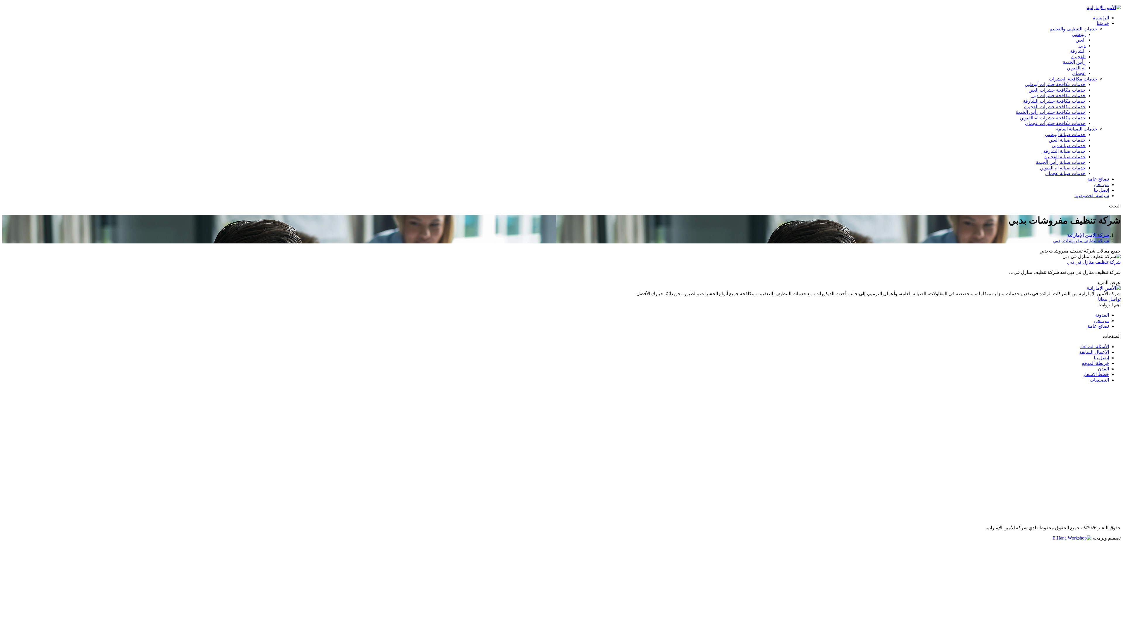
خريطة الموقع (1095, 363)
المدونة (1102, 314)
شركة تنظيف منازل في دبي (1094, 262)
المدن (1103, 368)
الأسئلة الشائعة (1094, 346)
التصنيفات (1099, 379)
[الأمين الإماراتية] (1104, 7)
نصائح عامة (1098, 326)
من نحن (1101, 320)
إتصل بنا (1101, 357)
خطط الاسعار (1096, 374)
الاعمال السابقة (1094, 352)
